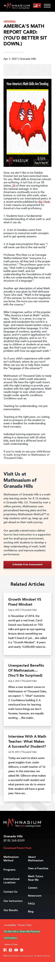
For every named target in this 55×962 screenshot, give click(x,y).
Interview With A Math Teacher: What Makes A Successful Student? (27, 741)
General (10, 21)
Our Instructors (13, 901)
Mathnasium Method (11, 859)
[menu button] (37, 5)
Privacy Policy (25, 925)
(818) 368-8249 (14, 840)
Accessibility (10, 925)
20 (13, 185)
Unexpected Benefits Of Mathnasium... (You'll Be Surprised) (26, 670)
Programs (10, 870)
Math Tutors (35, 878)
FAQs (31, 903)
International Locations (11, 881)
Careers (33, 888)
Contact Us (10, 892)
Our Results (11, 910)
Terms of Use (10, 945)
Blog (30, 911)
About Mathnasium (35, 859)
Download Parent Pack (17, 848)
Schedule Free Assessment (27, 564)
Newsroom (35, 896)
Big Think (44, 202)
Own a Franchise (38, 868)
